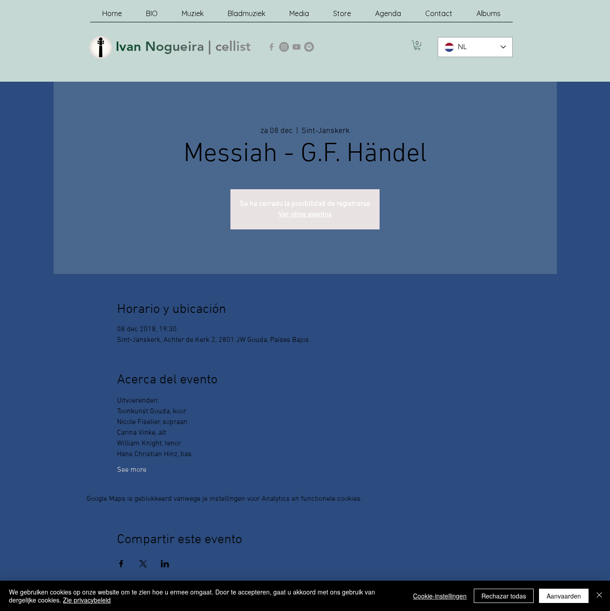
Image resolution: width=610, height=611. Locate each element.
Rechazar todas (503, 595)
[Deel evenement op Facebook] (121, 563)
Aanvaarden (564, 595)
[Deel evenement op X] (143, 563)
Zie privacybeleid (87, 599)
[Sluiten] (599, 596)
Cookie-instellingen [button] (440, 595)
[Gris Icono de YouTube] (296, 47)
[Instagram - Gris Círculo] (284, 47)
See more (131, 470)
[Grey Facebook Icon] (271, 47)
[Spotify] (309, 47)
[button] (417, 45)
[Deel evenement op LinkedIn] (165, 563)
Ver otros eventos (305, 214)
